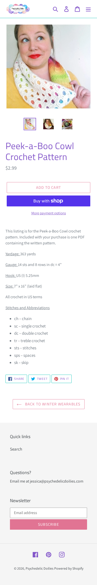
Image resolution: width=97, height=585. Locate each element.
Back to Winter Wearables (52, 404)
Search (16, 449)
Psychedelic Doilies (39, 568)
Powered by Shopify (68, 568)
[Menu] (88, 9)
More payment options (48, 213)
